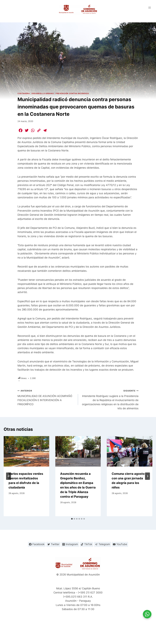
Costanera (24, 93)
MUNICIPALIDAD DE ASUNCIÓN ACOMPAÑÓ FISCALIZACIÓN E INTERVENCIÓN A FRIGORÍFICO (45, 397)
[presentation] (26, 451)
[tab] (72, 519)
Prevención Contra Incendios (72, 93)
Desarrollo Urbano (43, 93)
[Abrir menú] (149, 7)
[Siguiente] (147, 476)
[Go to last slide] (8, 476)
